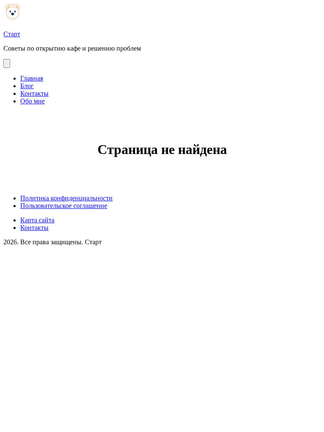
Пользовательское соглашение (63, 205)
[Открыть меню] (6, 63)
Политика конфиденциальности (66, 198)
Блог (27, 85)
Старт (11, 34)
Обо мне (32, 101)
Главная (31, 78)
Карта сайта (37, 220)
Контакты (34, 93)
